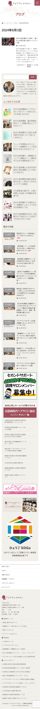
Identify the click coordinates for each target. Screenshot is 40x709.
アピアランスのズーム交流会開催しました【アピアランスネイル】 (26, 323)
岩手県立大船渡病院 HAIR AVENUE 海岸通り (17, 671)
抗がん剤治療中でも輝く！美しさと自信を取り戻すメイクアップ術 (27, 41)
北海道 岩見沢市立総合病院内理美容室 (14, 664)
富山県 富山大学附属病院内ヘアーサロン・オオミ (15, 442)
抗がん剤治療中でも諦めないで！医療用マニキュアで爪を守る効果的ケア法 (24, 204)
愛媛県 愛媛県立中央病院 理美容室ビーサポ (15, 469)
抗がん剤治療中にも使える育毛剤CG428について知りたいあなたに (24, 135)
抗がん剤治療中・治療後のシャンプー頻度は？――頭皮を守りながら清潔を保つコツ (24, 158)
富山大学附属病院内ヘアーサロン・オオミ (15, 675)
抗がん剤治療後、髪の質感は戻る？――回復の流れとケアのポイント (24, 123)
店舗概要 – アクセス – (8, 579)
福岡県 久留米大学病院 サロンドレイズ (15, 476)
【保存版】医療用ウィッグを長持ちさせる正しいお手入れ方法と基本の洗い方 (26, 261)
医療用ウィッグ (8, 618)
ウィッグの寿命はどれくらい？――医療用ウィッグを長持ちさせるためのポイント (24, 146)
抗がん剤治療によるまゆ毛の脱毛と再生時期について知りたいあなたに (24, 169)
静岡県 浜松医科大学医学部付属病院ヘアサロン (15, 456)
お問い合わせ (6, 574)
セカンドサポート (9, 660)
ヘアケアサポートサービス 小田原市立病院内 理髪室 (18, 679)
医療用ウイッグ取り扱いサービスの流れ (15, 626)
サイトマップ (6, 587)
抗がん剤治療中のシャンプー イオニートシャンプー (19, 652)
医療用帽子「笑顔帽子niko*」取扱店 (14, 649)
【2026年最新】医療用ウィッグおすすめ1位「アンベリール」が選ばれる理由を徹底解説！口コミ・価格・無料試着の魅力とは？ (26, 308)
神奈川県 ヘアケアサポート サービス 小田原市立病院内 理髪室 (15, 449)
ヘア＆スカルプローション (11, 645)
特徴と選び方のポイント (10, 622)
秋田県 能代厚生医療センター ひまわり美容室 (15, 428)
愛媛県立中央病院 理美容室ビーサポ (14, 694)
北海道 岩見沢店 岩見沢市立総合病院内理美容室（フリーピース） (15, 421)
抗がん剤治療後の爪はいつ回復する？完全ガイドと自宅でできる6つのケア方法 (24, 216)
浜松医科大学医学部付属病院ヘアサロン (15, 687)
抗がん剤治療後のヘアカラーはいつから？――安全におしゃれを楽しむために (24, 111)
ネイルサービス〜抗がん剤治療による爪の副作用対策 (19, 656)
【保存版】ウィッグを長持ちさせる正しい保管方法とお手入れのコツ (26, 248)
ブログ (4, 570)
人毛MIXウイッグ (8, 641)
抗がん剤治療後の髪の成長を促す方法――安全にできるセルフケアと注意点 (24, 181)
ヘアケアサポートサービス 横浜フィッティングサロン (19, 683)
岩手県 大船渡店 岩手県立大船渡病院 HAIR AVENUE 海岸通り (15, 435)
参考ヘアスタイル (8, 630)
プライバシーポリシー (8, 583)
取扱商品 (6, 637)
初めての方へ (6, 566)
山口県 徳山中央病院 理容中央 (14, 462)
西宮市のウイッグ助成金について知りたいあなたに (26, 236)
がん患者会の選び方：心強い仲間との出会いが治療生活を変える (24, 193)
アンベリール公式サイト (10, 633)
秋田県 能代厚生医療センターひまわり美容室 (16, 668)
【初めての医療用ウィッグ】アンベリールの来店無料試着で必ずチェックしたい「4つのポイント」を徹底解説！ (26, 276)
